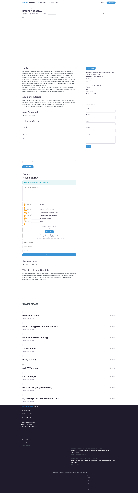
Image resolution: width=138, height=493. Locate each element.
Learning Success (27, 414)
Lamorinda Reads (31, 315)
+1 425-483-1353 (96, 86)
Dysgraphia (89, 74)
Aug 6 (73, 454)
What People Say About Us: (35, 270)
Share (114, 14)
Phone (87, 121)
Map (24, 134)
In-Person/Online (30, 121)
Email (88, 114)
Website (89, 88)
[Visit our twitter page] (89, 483)
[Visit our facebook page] (89, 480)
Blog (57, 2)
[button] (49, 264)
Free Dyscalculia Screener (28, 422)
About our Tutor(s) (31, 97)
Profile (25, 68)
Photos (25, 127)
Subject (88, 127)
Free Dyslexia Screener (28, 420)
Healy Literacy (29, 359)
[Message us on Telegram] (89, 486)
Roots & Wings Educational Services (40, 326)
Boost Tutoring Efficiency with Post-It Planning (84, 458)
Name (88, 108)
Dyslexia (97, 74)
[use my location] (49, 164)
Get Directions (28, 167)
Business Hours (29, 261)
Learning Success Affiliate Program (31, 442)
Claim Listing (90, 68)
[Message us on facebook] (89, 489)
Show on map (52, 14)
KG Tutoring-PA (30, 376)
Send (88, 146)
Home (23, 8)
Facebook (90, 92)
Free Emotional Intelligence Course (31, 429)
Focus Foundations (27, 424)
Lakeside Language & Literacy (37, 387)
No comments (82, 454)
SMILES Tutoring (30, 368)
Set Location (43, 2)
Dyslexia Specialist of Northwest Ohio (40, 398)
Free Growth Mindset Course (29, 426)
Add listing (111, 2)
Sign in (102, 2)
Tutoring (52, 2)
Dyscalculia (110, 72)
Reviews (26, 174)
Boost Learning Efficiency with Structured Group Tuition (86, 448)
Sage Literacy (29, 348)
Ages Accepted (30, 112)
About (88, 476)
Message (88, 134)
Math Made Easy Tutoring (35, 337)
